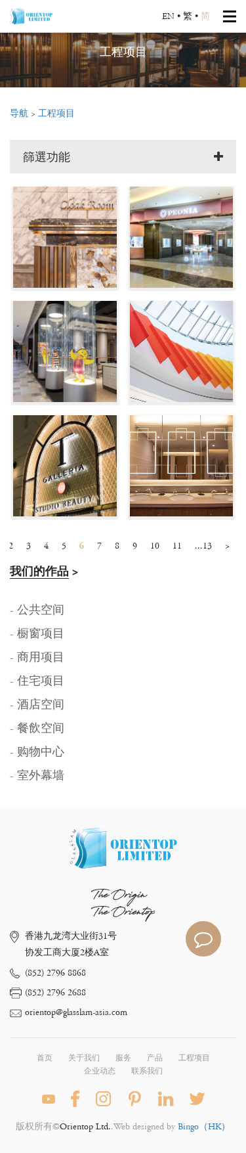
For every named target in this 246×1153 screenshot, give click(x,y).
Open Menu (229, 16)
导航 (19, 113)
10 (154, 546)
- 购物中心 (37, 752)
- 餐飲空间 (37, 728)
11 (177, 546)
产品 (155, 1058)
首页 (44, 1058)
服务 (123, 1058)
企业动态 (99, 1071)
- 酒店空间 (37, 705)
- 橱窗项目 (37, 634)
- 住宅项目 (37, 681)
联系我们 (147, 1071)
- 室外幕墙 (37, 775)
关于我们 (84, 1058)
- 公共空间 (37, 610)
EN (168, 16)
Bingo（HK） (204, 1126)
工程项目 (56, 113)
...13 (203, 546)
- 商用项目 (37, 657)
